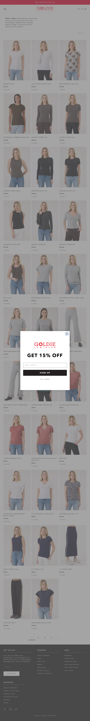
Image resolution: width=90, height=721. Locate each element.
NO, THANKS (45, 379)
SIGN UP (45, 372)
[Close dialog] (67, 333)
